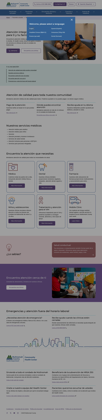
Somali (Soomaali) (56, 36)
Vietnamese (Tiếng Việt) (58, 32)
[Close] (72, 20)
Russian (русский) (34, 36)
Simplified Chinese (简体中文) (37, 32)
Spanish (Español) (56, 28)
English (31, 28)
